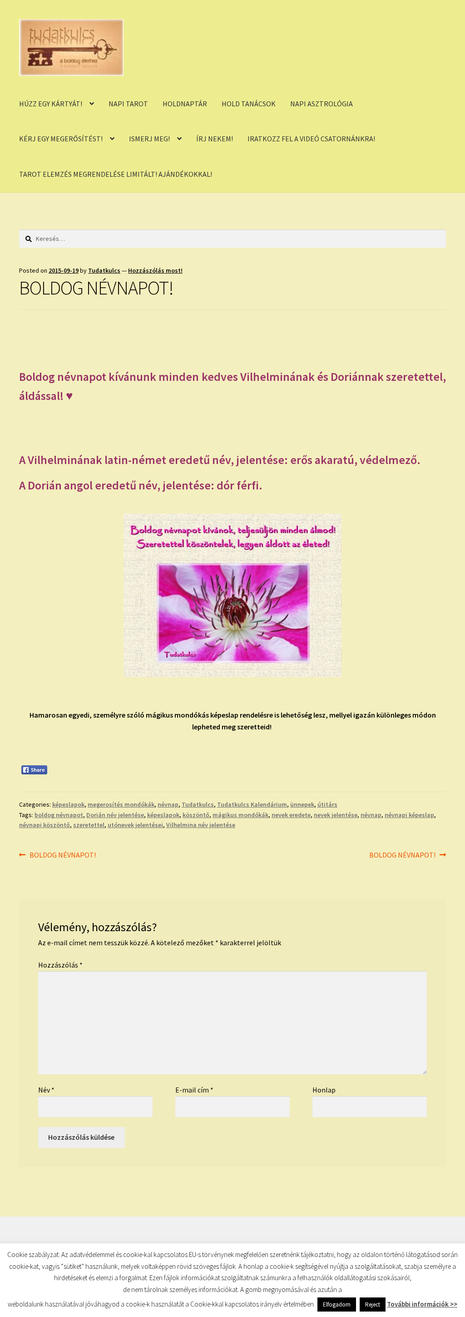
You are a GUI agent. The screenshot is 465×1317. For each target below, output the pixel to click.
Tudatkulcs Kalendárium (252, 804)
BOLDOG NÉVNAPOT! (62, 855)
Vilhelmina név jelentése (200, 825)
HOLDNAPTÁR (185, 103)
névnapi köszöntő (44, 825)
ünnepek (302, 804)
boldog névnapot (59, 815)
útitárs (327, 804)
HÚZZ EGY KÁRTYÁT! (50, 103)
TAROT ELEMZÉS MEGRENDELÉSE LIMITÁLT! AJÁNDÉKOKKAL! (115, 174)
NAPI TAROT (128, 103)
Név (46, 1089)
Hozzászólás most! (155, 270)
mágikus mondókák (240, 815)
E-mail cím (194, 1089)
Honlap (324, 1089)
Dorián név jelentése (115, 815)
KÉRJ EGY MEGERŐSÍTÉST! (61, 138)
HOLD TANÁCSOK (249, 103)
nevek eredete (291, 815)
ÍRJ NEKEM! (214, 138)
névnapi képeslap (409, 815)
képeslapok (68, 804)
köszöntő (196, 815)
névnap (168, 804)
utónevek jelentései (135, 825)
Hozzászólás (60, 964)
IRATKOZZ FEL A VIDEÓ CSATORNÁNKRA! (311, 138)
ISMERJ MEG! (149, 138)
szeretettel (88, 825)
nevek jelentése (335, 815)
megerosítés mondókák (121, 804)
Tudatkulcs (104, 270)
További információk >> (422, 1310)
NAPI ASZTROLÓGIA (321, 103)
